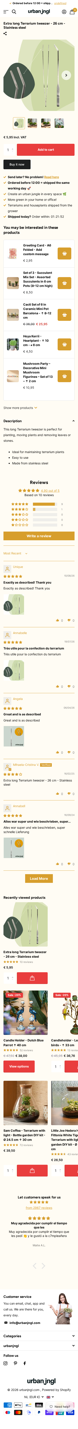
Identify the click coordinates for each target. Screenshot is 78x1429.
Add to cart (46, 149)
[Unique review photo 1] (13, 604)
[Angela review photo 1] (13, 736)
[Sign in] (64, 12)
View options (19, 1066)
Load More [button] (39, 878)
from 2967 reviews (39, 1208)
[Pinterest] (15, 1363)
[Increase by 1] (13, 146)
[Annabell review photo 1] (13, 847)
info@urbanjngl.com (25, 1323)
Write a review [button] (39, 536)
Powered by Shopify (56, 1390)
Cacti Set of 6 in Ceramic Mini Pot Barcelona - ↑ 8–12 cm (37, 311)
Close (39, 1336)
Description (12, 421)
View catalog (5, 12)
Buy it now (17, 164)
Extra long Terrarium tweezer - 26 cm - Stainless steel (25, 954)
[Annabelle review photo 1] (13, 670)
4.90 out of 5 (50, 490)
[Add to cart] (64, 253)
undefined (60, 3)
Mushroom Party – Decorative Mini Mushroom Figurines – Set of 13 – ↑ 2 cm (38, 372)
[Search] (14, 12)
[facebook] (25, 1363)
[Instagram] (5, 1363)
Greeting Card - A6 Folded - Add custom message (37, 249)
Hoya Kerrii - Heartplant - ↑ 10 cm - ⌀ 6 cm (36, 340)
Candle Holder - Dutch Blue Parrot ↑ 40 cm (23, 1042)
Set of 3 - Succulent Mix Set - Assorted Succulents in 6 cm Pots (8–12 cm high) (38, 279)
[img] (12, 576)
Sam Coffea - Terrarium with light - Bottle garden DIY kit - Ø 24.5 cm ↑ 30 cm (24, 1135)
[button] (66, 75)
